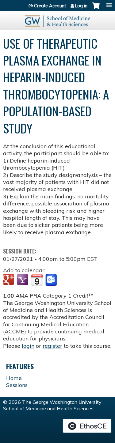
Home (14, 377)
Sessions (17, 385)
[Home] (57, 19)
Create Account (50, 6)
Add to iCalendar (37, 280)
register (52, 345)
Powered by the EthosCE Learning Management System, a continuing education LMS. (87, 426)
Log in (81, 6)
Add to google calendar (9, 280)
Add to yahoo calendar (23, 280)
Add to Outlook (51, 280)
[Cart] (96, 8)
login (28, 345)
